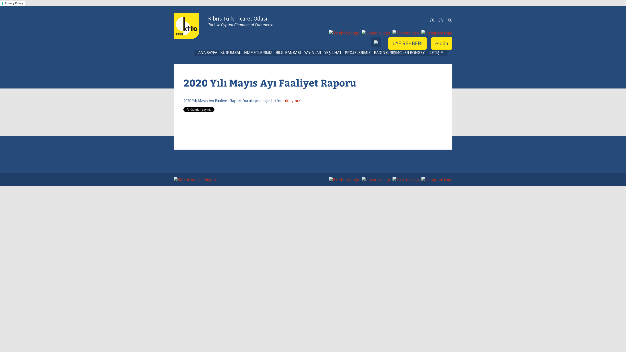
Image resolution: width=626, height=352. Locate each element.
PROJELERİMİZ (358, 52)
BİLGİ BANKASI (288, 52)
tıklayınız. (292, 100)
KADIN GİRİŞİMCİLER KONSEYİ (399, 52)
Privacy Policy (14, 3)
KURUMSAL (230, 52)
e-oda (441, 43)
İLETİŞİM (436, 52)
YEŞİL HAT (333, 52)
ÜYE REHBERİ (407, 43)
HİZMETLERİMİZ (258, 52)
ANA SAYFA (207, 52)
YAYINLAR (312, 52)
